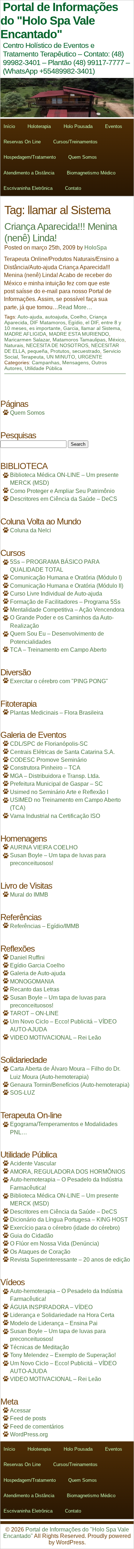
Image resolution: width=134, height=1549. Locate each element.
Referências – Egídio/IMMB (44, 926)
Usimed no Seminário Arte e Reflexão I (59, 792)
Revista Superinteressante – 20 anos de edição (70, 1260)
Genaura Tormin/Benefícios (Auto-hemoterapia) (69, 1085)
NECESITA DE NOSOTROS (57, 345)
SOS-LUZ (22, 1093)
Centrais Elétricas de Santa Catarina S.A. (62, 752)
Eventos (113, 126)
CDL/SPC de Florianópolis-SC (49, 744)
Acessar (20, 1410)
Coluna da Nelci (30, 530)
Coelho (78, 317)
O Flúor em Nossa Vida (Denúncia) (54, 1243)
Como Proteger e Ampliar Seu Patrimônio (62, 491)
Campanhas (45, 362)
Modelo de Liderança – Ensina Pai (54, 1323)
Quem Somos (82, 157)
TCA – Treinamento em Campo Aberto (58, 650)
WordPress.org (29, 1434)
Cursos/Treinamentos (75, 141)
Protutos (59, 351)
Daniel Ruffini (27, 957)
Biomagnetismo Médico (91, 173)
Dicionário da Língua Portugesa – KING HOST (69, 1220)
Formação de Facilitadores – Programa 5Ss (65, 602)
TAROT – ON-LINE (34, 1013)
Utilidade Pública (43, 368)
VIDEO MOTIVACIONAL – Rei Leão (55, 1038)
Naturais (13, 345)
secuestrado (86, 351)
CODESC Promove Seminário (48, 760)
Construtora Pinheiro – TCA (45, 768)
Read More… (75, 307)
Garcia (70, 328)
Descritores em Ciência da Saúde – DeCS (63, 499)
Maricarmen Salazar (27, 339)
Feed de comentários (37, 1427)
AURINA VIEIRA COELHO (44, 847)
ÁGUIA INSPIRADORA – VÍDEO (51, 1307)
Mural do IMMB (29, 895)
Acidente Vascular (33, 1163)
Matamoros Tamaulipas (79, 339)
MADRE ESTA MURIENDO (79, 334)
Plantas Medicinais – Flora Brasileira (56, 713)
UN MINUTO (60, 357)
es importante (44, 328)
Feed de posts (28, 1418)
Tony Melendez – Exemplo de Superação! (63, 1355)
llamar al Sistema (100, 328)
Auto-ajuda (30, 317)
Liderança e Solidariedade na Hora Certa (62, 1315)
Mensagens (75, 362)
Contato (73, 188)
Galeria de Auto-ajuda (37, 973)
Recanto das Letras (34, 989)
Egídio (75, 322)
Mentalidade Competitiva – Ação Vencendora (67, 610)
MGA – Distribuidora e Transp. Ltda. (55, 776)
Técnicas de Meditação (39, 1347)
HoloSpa (95, 248)
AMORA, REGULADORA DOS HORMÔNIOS (67, 1172)
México (116, 339)
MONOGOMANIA (32, 981)
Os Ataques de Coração (40, 1252)
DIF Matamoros (47, 322)
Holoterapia (39, 126)
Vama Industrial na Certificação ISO (55, 816)
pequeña (38, 351)
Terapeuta (32, 357)
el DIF (91, 322)
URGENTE (90, 357)
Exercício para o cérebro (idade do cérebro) (65, 1228)
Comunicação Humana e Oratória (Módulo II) (66, 586)
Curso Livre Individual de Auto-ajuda (56, 594)
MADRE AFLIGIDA (25, 334)
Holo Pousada (78, 126)
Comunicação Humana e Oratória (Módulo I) (66, 577)
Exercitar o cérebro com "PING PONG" (59, 681)
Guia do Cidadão (31, 1236)
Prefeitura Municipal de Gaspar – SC (56, 784)
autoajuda (56, 317)
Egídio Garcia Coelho (37, 965)
